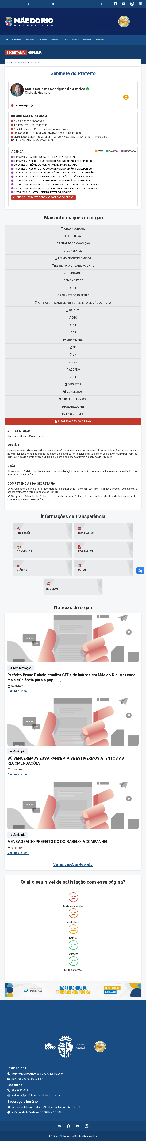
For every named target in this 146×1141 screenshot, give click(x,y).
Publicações (99, 40)
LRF (65, 40)
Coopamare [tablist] (74, 339)
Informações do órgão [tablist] (74, 421)
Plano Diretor (29, 40)
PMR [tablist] (74, 362)
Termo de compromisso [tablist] (74, 258)
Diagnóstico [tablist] (74, 280)
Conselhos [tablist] (74, 391)
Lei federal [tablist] (74, 236)
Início (10, 62)
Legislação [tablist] (74, 273)
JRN (59, 1136)
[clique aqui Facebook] (68, 1126)
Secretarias (55, 40)
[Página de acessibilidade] (78, 4)
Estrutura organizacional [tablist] (74, 265)
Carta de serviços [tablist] (74, 399)
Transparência (87, 40)
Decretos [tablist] (74, 384)
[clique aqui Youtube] (77, 1126)
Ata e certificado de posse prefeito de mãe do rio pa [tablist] (74, 302)
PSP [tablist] (74, 325)
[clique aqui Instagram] (86, 1126)
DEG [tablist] (74, 317)
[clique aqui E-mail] (59, 1126)
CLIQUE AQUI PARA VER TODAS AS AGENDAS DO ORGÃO (43, 197)
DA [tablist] (74, 354)
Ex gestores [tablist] (74, 414)
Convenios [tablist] (74, 250)
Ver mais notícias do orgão (73, 864)
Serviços (75, 40)
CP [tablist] (74, 332)
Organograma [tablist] (74, 228)
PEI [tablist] (74, 347)
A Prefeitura (16, 40)
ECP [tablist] (74, 287)
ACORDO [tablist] (74, 369)
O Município (42, 40)
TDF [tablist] (74, 376)
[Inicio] (7, 40)
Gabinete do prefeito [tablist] (74, 295)
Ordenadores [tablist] (74, 406)
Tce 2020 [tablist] (74, 310)
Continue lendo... (18, 691)
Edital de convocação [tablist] (74, 243)
